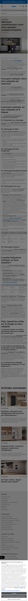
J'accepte (14, 593)
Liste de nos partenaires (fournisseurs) (10, 590)
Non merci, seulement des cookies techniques (14, 596)
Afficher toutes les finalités (14, 599)
